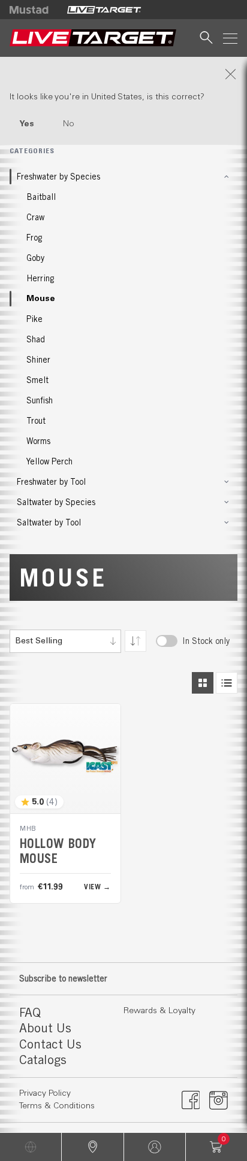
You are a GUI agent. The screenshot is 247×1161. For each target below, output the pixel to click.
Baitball (41, 197)
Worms (38, 441)
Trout (36, 420)
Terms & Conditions (57, 1106)
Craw (35, 217)
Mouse (40, 298)
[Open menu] (230, 38)
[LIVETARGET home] (93, 38)
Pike (34, 319)
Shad (35, 339)
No (68, 124)
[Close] (123, 74)
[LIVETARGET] (104, 9)
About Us (45, 1028)
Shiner (38, 359)
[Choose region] (30, 1147)
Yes (26, 124)
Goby (35, 258)
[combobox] (65, 641)
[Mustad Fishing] (34, 9)
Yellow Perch (49, 461)
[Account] (154, 1147)
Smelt (37, 380)
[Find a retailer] (92, 1147)
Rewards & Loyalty (159, 1011)
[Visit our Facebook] (191, 1100)
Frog (34, 237)
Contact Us (50, 1044)
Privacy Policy (45, 1093)
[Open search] (206, 38)
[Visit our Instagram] (218, 1100)
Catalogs (43, 1059)
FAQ (30, 1012)
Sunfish (39, 400)
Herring (40, 278)
